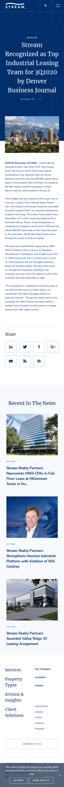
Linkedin (39, 711)
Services (13, 669)
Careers (39, 685)
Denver (32, 37)
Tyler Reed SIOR (31, 166)
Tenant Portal (41, 706)
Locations (40, 677)
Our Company (43, 669)
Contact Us (32, 744)
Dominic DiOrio (23, 170)
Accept (18, 780)
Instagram (39, 728)
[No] (60, 775)
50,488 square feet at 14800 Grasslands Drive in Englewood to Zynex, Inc (31, 258)
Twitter (38, 717)
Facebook (39, 723)
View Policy (41, 780)
